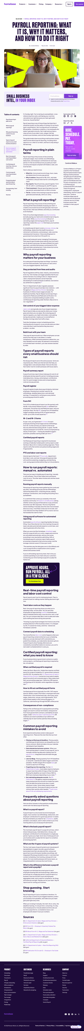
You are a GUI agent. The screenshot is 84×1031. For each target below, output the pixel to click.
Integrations (7, 999)
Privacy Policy (50, 1025)
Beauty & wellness (29, 978)
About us (64, 973)
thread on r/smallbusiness (46, 501)
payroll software (36, 522)
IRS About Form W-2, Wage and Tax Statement (39, 931)
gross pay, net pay (50, 228)
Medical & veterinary (29, 980)
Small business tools (48, 978)
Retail (25, 975)
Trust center (65, 990)
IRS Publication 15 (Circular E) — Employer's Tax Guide (41, 950)
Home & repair (27, 982)
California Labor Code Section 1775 (43, 714)
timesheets (49, 531)
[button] (23, 4)
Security (64, 987)
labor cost (38, 635)
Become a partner (67, 982)
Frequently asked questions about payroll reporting (11, 182)
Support (45, 975)
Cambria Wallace (35, 45)
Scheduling (7, 973)
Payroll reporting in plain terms (11, 120)
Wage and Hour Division (39, 290)
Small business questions (49, 980)
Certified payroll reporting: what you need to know (11, 165)
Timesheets (7, 978)
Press (63, 978)
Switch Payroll (47, 1002)
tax (47, 406)
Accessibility (60, 1025)
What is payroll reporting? (10, 126)
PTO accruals (43, 456)
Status (64, 985)
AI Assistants (7, 987)
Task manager (8, 995)
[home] (10, 4)
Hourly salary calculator (49, 995)
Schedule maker (47, 990)
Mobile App (7, 1004)
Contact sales (66, 980)
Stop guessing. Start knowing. (11, 189)
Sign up (70, 96)
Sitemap (64, 992)
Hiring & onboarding (9, 982)
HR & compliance (8, 985)
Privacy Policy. (66, 101)
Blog (44, 973)
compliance (49, 819)
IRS (39, 410)
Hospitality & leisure (29, 987)
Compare (45, 999)
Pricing (41, 4)
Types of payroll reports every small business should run (11, 141)
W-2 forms (44, 421)
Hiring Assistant (8, 990)
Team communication (10, 992)
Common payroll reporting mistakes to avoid (11, 174)
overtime (44, 612)
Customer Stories (48, 982)
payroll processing (49, 215)
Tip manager (7, 997)
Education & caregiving (30, 990)
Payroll (6, 980)
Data (44, 987)
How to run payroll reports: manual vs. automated (11, 149)
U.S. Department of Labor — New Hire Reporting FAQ (41, 945)
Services (26, 985)
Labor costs (27, 309)
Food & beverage (28, 973)
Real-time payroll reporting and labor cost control (11, 157)
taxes (53, 762)
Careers (64, 975)
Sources (8, 194)
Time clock (7, 975)
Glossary (45, 985)
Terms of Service (40, 1025)
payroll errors (30, 754)
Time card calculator (48, 992)
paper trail (40, 223)
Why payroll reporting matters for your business (12, 133)
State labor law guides (49, 997)
